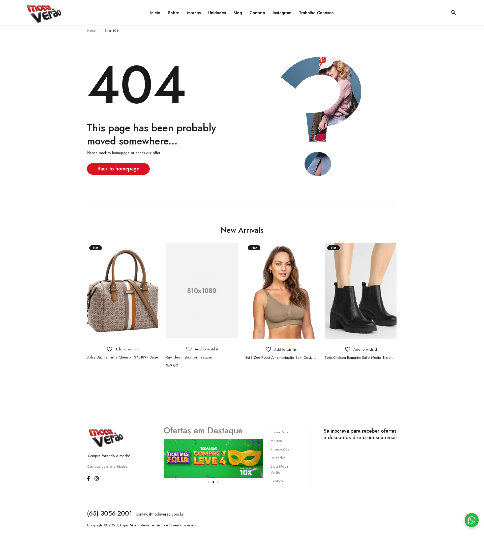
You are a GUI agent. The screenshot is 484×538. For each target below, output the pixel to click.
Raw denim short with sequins (189, 357)
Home (91, 30)
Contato (276, 481)
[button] (208, 482)
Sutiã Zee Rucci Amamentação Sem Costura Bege (281, 357)
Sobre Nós (279, 432)
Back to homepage (118, 168)
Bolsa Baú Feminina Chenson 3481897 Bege (122, 357)
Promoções (279, 449)
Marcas (276, 440)
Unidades (278, 458)
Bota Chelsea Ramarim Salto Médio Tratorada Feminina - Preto (361, 357)
